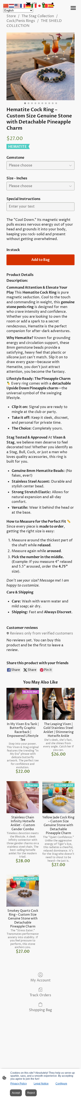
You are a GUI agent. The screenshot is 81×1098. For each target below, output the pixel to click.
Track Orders (40, 995)
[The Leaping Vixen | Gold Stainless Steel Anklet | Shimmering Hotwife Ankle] (58, 704)
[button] (6, 5)
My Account (40, 980)
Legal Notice (41, 1083)
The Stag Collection (38, 16)
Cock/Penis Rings (20, 20)
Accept (16, 1092)
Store (11, 16)
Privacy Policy (18, 1083)
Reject (31, 1092)
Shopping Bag (40, 1010)
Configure (61, 1083)
